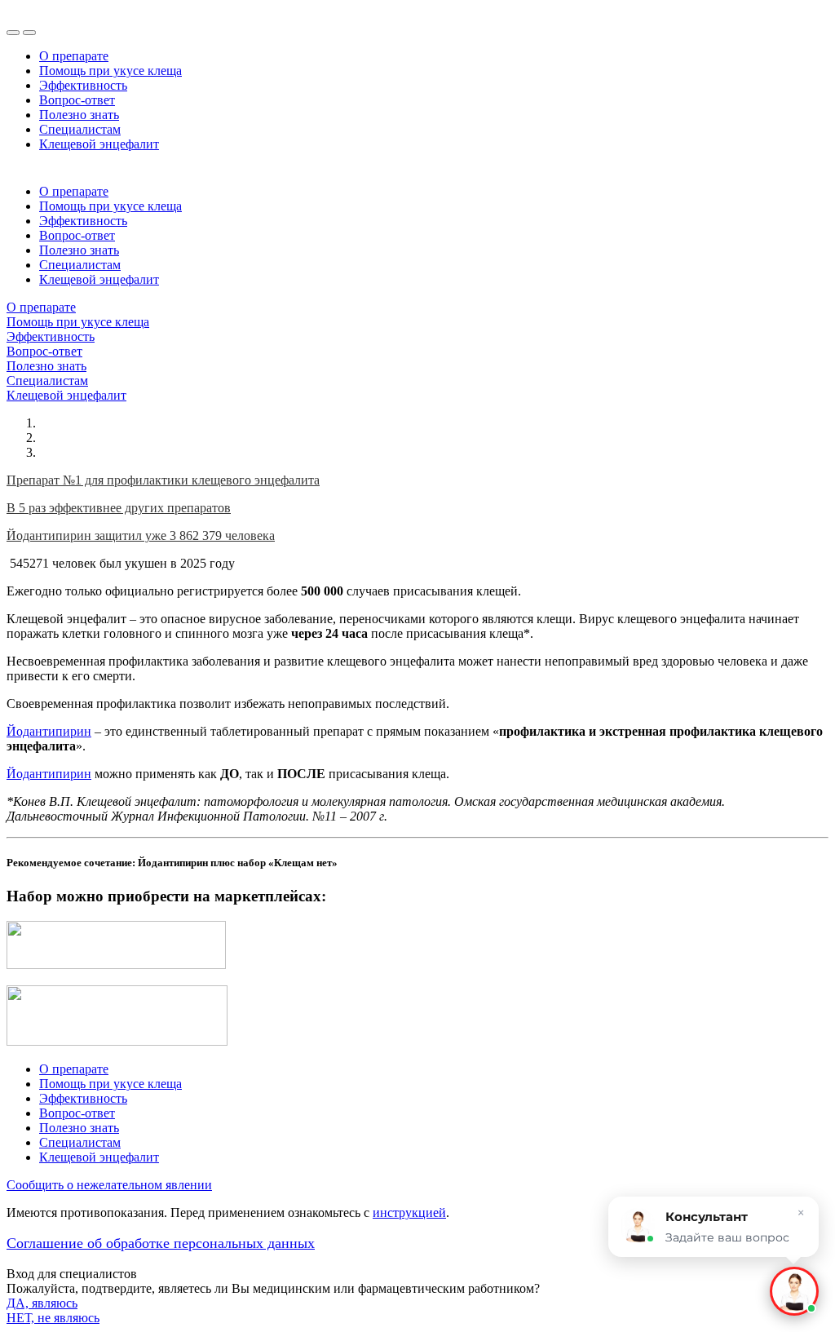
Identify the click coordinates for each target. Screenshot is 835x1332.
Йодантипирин (49, 731)
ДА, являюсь (42, 1303)
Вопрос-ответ (77, 100)
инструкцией (409, 1212)
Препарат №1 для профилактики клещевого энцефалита (163, 480)
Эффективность (83, 85)
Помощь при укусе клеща (110, 70)
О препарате (73, 56)
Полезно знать (79, 115)
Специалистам (80, 129)
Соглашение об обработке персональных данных (161, 1243)
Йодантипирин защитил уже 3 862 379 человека (141, 535)
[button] (794, 1291)
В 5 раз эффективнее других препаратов (119, 508)
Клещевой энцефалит (99, 144)
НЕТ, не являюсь (53, 1318)
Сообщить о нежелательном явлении (109, 1185)
